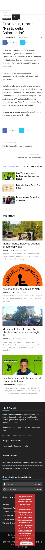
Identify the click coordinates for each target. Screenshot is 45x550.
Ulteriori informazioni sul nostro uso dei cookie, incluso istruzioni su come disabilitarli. (25, 536)
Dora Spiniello (9, 37)
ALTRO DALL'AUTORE (33, 166)
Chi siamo (11, 535)
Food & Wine (6, 18)
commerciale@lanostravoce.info (15, 446)
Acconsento (26, 544)
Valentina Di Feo (8, 385)
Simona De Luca (8, 250)
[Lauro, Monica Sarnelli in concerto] (8, 200)
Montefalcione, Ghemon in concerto (17, 146)
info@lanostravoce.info (11, 441)
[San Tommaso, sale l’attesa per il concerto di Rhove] (8, 176)
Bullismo (6, 504)
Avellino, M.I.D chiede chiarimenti (21, 288)
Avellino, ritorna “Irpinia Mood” (30, 157)
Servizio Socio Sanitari (11, 519)
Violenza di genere (9, 523)
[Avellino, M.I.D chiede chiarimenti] (22, 275)
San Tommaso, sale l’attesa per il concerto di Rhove (28, 176)
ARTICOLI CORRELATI (11, 166)
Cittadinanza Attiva (10, 508)
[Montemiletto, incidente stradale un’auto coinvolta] (22, 230)
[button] (28, 6)
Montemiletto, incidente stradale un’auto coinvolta (21, 245)
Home (4, 13)
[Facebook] (17, 1)
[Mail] (22, 1)
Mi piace (37, 484)
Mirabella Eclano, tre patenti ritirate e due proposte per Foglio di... (21, 332)
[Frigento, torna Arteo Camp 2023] (8, 188)
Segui (38, 489)
